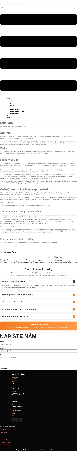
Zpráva (2, 354)
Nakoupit (8, 98)
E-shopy (8, 107)
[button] (38, 52)
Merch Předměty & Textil (17, 111)
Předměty (13, 104)
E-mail (2, 348)
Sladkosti (12, 100)
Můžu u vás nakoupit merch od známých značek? (38, 302)
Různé (12, 106)
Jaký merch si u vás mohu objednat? (38, 281)
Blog (7, 115)
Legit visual (58, 450)
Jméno (2, 341)
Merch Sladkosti (14, 109)
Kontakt (8, 117)
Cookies (34, 450)
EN (6, 119)
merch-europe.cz (5, 1)
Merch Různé (14, 113)
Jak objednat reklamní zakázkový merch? (38, 316)
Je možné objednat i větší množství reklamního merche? (38, 309)
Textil (11, 102)
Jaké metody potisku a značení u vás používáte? (38, 295)
